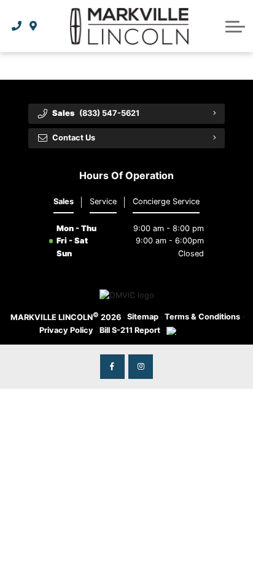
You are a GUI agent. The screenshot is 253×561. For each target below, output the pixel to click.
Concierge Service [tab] (166, 201)
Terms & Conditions (202, 316)
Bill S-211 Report (129, 330)
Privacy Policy (66, 330)
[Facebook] (112, 366)
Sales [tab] (63, 201)
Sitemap (142, 316)
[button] (235, 26)
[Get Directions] (33, 26)
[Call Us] (17, 26)
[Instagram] (140, 366)
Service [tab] (103, 201)
